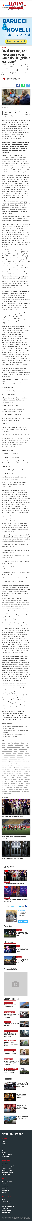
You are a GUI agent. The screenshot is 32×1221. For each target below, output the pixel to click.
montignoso (27, 755)
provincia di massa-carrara (13, 747)
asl (26, 751)
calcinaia (21, 771)
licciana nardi (20, 757)
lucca (23, 747)
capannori (10, 761)
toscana (3, 743)
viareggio (20, 785)
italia (3, 753)
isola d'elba (6, 783)
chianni (3, 775)
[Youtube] (25, 5)
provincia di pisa (18, 767)
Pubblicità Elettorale (6, 1210)
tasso (14, 753)
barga (14, 763)
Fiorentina (4, 1146)
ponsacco (20, 775)
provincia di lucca (8, 787)
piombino (21, 779)
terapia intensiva (19, 745)
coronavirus (4, 789)
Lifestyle (4, 1152)
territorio (27, 785)
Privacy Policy (5, 1208)
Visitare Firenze (5, 1184)
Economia (15, 14)
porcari (3, 763)
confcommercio (25, 791)
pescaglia (25, 761)
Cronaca (6, 14)
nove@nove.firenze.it (6, 1212)
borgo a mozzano (22, 763)
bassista (27, 753)
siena (15, 749)
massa (15, 751)
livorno (5, 749)
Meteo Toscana (5, 1190)
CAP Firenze (4, 1192)
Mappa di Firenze (5, 1186)
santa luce (18, 781)
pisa (28, 747)
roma (9, 743)
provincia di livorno (6, 779)
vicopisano (16, 769)
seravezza (13, 785)
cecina (26, 789)
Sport (22, 14)
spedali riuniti (19, 789)
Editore (3, 1199)
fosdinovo (12, 757)
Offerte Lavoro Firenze (7, 1181)
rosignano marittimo (9, 781)
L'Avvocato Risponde (6, 1168)
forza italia (4, 791)
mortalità (20, 753)
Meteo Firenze (5, 1188)
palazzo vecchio (7, 793)
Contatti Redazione (6, 1202)
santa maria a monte (9, 777)
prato (26, 745)
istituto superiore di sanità (20, 787)
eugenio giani (15, 743)
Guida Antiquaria (6, 1174)
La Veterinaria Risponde (7, 1172)
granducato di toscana (14, 791)
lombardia (10, 745)
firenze (22, 743)
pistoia (3, 747)
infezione (8, 753)
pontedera (27, 775)
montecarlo (18, 761)
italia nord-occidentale (9, 755)
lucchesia (4, 761)
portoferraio (14, 783)
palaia (8, 775)
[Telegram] (28, 85)
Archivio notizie (5, 1156)
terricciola (18, 777)
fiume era (14, 771)
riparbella (27, 779)
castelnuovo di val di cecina (21, 773)
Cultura (3, 1150)
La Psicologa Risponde (7, 1170)
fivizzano (6, 757)
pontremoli (4, 759)
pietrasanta (6, 785)
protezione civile (23, 749)
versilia (21, 783)
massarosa (27, 783)
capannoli (27, 771)
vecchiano (9, 769)
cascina (18, 765)
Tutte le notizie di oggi (7, 1154)
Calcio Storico (5, 1163)
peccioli (14, 775)
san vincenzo (26, 781)
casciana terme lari (8, 773)
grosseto (22, 751)
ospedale (11, 789)
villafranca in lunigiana (14, 759)
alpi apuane (19, 755)
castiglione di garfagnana (8, 765)
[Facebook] (18, 85)
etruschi (15, 779)
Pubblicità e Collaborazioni (8, 1206)
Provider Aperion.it (6, 1204)
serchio (8, 763)
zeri (23, 759)
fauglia (10, 767)
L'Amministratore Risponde (8, 1166)
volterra (25, 777)
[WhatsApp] (23, 85)
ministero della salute (7, 751)
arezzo (10, 749)
